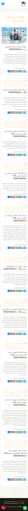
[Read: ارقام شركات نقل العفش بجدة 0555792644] (14, 35)
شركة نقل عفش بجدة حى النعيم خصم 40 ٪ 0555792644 (15, 218)
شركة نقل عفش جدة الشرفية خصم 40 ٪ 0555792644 (17, 355)
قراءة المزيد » (23, 75)
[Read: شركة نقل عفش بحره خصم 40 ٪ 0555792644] (14, 83)
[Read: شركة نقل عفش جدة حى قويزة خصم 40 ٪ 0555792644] (14, 393)
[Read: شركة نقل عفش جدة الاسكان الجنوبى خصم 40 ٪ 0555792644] (14, 444)
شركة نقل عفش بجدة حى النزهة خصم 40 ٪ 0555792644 (15, 176)
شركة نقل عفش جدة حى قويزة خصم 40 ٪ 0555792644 (15, 402)
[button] (25, 508)
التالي (14, 492)
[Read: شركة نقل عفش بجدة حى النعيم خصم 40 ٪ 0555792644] (14, 209)
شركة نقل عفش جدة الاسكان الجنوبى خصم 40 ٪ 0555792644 (14, 453)
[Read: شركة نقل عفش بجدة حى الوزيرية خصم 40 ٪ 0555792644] (14, 124)
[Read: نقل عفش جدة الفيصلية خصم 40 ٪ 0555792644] (14, 259)
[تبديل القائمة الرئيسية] (2, 3)
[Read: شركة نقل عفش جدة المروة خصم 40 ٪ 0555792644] (14, 302)
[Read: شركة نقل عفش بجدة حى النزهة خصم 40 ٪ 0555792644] (14, 166)
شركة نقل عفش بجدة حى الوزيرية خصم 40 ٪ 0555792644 (15, 133)
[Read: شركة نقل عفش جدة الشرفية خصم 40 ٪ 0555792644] (14, 345)
